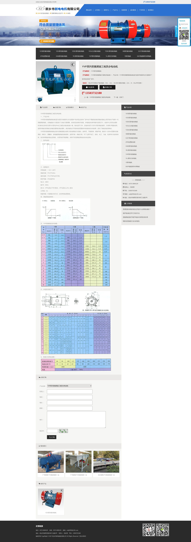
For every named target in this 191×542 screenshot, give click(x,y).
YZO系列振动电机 (61, 51)
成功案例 (133, 10)
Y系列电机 (127, 56)
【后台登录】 (83, 536)
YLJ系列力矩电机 (111, 56)
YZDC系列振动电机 (78, 51)
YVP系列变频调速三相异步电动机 (100, 97)
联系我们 (151, 10)
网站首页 (89, 10)
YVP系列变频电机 (94, 56)
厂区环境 (142, 10)
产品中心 (115, 10)
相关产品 (84, 107)
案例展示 (71, 107)
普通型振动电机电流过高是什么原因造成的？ (137, 209)
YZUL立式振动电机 (95, 51)
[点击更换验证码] (63, 431)
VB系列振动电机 (128, 51)
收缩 (176, 31)
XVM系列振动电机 (61, 56)
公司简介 (97, 10)
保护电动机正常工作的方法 (131, 213)
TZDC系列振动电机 (111, 51)
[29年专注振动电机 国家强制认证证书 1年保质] (58, 11)
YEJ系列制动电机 (78, 56)
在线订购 (58, 107)
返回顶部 (184, 43)
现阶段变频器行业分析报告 (131, 221)
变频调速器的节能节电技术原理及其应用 (135, 217)
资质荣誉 (124, 10)
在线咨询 (184, 28)
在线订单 (108, 87)
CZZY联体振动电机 (144, 51)
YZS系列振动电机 (45, 51)
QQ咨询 (91, 87)
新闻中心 (106, 10)
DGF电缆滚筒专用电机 (144, 56)
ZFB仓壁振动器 (45, 56)
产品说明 (44, 107)
